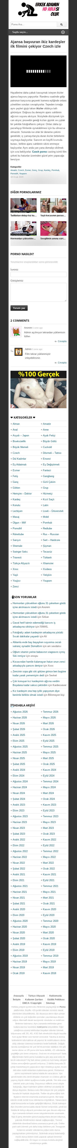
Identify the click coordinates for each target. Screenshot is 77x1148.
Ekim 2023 (18, 810)
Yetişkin (47, 575)
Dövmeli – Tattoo (52, 453)
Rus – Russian (51, 534)
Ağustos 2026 (20, 711)
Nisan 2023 (19, 828)
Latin (45, 505)
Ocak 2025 (49, 764)
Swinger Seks (20, 551)
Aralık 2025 (19, 735)
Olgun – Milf (19, 522)
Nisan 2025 (19, 758)
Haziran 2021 (20, 891)
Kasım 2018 (49, 973)
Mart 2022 (48, 862)
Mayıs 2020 (49, 926)
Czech (21, 170)
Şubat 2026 (19, 729)
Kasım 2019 (49, 944)
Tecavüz (47, 551)
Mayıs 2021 (49, 891)
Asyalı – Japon (21, 435)
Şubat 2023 (19, 833)
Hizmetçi (48, 493)
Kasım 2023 (49, 804)
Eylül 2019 (48, 950)
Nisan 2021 (19, 897)
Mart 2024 (48, 793)
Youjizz (17, 580)
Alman (16, 423)
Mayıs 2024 (49, 787)
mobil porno (42, 1027)
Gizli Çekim (49, 482)
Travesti (17, 557)
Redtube (47, 528)
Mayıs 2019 (49, 961)
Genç (34, 170)
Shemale (17, 545)
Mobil (46, 516)
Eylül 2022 (48, 845)
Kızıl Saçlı (48, 499)
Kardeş (47, 170)
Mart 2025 (48, 758)
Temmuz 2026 (50, 711)
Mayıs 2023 (49, 822)
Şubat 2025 (19, 764)
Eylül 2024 (48, 775)
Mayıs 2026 (49, 717)
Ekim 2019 (18, 950)
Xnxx (15, 569)
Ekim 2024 (18, 775)
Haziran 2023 (20, 822)
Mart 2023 (48, 828)
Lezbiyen (17, 511)
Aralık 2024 (19, 769)
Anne (46, 429)
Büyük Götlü (49, 441)
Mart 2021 (48, 897)
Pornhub (55, 170)
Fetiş (15, 476)
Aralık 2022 (19, 839)
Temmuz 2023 (50, 816)
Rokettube (18, 534)
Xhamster (48, 563)
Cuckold (47, 447)
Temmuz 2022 (50, 851)
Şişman (47, 545)
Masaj (16, 516)
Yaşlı (15, 575)
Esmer (28, 170)
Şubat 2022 (19, 868)
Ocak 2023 (49, 833)
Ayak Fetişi (49, 435)
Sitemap (50, 1003)
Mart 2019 (48, 967)
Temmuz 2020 (50, 921)
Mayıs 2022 (49, 857)
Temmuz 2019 (50, 955)
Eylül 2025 (48, 740)
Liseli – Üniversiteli (53, 511)
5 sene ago (38, 328)
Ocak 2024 (49, 799)
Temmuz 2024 (50, 781)
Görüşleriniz (16, 280)
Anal (15, 429)
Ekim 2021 (18, 880)
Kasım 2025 (49, 735)
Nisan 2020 (19, 932)
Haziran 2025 (20, 752)
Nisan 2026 (19, 723)
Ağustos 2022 (20, 851)
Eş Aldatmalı (20, 464)
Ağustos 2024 (20, 781)
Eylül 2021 (48, 880)
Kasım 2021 (49, 874)
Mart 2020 (48, 932)
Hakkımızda (55, 995)
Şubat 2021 (19, 903)
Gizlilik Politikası (55, 999)
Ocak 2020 (49, 938)
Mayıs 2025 (49, 752)
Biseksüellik (19, 441)
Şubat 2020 (19, 938)
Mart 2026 (48, 723)
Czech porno (39, 151)
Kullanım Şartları (34, 999)
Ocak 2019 (18, 973)
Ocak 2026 (49, 729)
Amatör (13, 170)
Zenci (16, 586)
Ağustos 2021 (20, 886)
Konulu (16, 505)
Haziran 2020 (20, 926)
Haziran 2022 (20, 857)
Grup (40, 170)
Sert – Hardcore (51, 540)
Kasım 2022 (49, 839)
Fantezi (47, 470)
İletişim (17, 999)
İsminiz (14, 269)
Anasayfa (18, 995)
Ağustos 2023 (20, 816)
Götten (16, 487)
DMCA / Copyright (31, 1003)
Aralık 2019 (19, 944)
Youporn (23, 173)
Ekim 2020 (18, 915)
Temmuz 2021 (50, 886)
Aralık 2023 (19, 804)
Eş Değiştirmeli (51, 464)
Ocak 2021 (49, 903)
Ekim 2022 (18, 845)
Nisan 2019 (19, 967)
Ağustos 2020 (20, 921)
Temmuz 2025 (50, 746)
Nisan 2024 (19, 793)
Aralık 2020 (19, 909)
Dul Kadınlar (19, 458)
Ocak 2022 (49, 868)
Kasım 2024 (49, 769)
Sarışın (17, 540)
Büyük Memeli (20, 447)
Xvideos (47, 569)
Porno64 (14, 173)
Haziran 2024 (20, 787)
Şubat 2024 (19, 799)
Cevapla (62, 341)
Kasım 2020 (49, 909)
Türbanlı (47, 557)
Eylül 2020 (48, 915)
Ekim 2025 (18, 740)
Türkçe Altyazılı (21, 563)
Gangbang (48, 476)
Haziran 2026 (20, 717)
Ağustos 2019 (20, 955)
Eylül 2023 (48, 810)
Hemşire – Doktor (22, 493)
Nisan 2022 (19, 862)
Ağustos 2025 (20, 746)
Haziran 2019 (20, 961)
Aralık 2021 (19, 874)
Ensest (47, 458)
